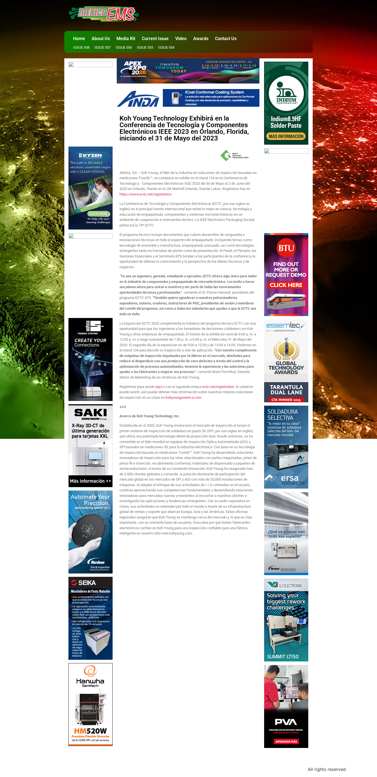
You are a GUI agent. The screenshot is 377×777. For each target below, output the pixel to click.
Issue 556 (124, 47)
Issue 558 (81, 47)
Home (79, 38)
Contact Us (226, 38)
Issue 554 (166, 47)
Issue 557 (102, 47)
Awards (200, 38)
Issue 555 (145, 47)
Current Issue (155, 38)
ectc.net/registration (218, 387)
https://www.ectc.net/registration (145, 194)
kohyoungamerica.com (183, 397)
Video (181, 38)
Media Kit (125, 38)
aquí (158, 387)
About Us (101, 38)
